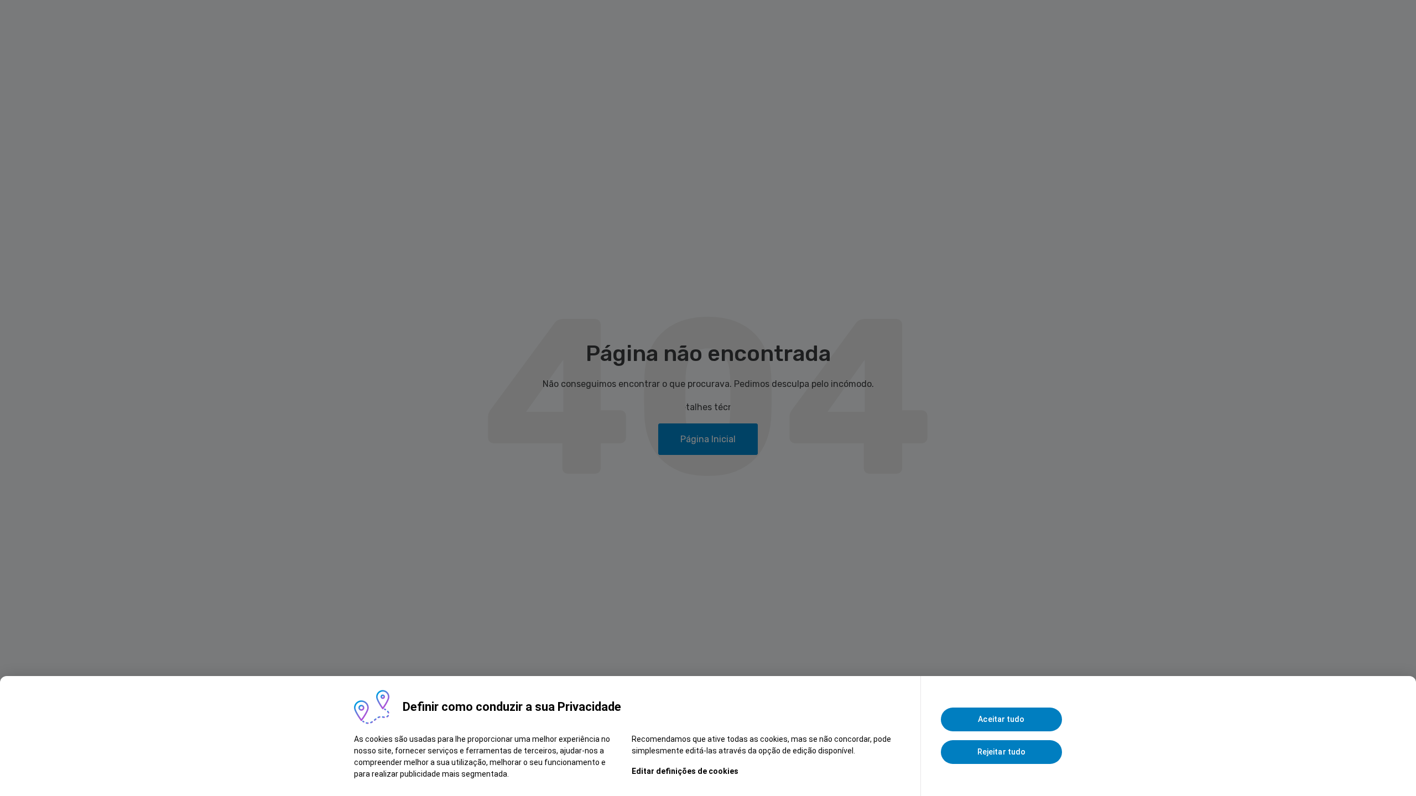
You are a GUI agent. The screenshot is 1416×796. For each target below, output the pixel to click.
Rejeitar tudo (1001, 751)
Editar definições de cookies (685, 771)
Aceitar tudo (1001, 719)
